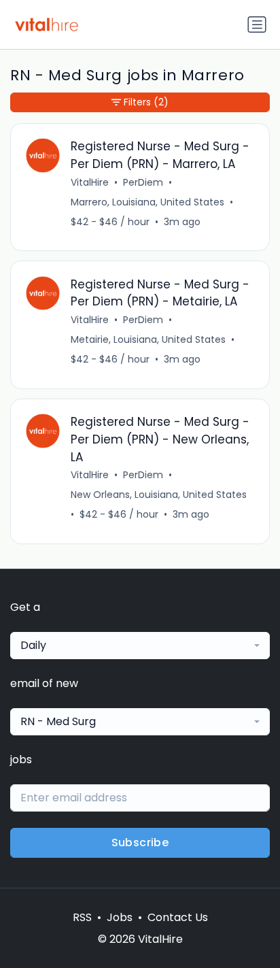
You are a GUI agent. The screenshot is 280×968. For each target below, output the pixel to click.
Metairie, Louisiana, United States (148, 339)
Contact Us (177, 917)
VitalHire (90, 182)
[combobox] (140, 645)
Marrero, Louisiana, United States (147, 202)
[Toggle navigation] (257, 24)
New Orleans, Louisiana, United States (159, 494)
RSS (82, 917)
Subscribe (140, 842)
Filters (146, 102)
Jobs (120, 917)
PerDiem (143, 182)
